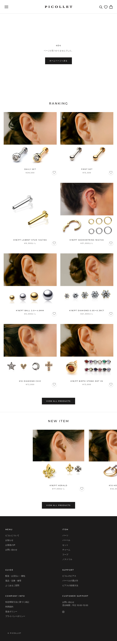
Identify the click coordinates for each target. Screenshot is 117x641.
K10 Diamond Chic (30, 381)
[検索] (101, 6)
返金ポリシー (11, 611)
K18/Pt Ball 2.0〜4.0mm (30, 310)
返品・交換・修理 (13, 580)
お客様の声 (10, 545)
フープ (65, 554)
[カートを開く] (111, 7)
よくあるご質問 (12, 585)
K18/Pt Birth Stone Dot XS (87, 381)
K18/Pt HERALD (58, 485)
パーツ (65, 535)
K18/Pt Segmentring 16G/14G (87, 240)
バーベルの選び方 (70, 580)
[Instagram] (63, 611)
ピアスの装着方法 (70, 585)
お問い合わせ (11, 549)
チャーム (66, 549)
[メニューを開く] (6, 7)
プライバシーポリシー (15, 616)
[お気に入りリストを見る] (105, 7)
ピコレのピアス (69, 576)
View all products (58, 401)
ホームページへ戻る (59, 61)
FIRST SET (86, 169)
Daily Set (30, 169)
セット (65, 545)
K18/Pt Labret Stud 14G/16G (30, 240)
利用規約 (9, 606)
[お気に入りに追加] (54, 172)
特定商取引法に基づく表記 (17, 602)
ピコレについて (12, 535)
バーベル (66, 540)
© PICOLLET (14, 633)
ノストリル (67, 559)
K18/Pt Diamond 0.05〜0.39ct (86, 310)
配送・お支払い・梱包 (15, 576)
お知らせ (9, 540)
